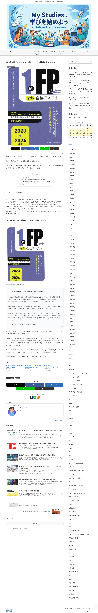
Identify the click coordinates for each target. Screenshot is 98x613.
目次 (32, 174)
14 (84, 133)
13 (80, 133)
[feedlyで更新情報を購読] (34, 397)
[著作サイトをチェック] (31, 397)
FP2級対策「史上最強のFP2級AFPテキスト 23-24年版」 (14, 366)
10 (70, 133)
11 (73, 133)
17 (70, 135)
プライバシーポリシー (88, 608)
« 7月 (70, 144)
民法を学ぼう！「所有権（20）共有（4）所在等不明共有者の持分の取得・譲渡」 (80, 105)
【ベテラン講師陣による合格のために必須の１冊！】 (36, 182)
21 (84, 135)
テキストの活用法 (24, 177)
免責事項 (79, 608)
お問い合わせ (73, 608)
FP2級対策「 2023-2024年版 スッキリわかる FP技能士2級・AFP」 (52, 366)
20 (80, 135)
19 (77, 135)
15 (87, 133)
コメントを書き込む (34, 523)
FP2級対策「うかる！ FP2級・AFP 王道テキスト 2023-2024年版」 (33, 366)
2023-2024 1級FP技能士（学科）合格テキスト (32, 179)
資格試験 (18, 378)
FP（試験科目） (11, 378)
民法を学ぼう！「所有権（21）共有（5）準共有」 (79, 98)
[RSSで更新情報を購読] (38, 397)
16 (91, 133)
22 (87, 135)
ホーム (66, 608)
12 (77, 133)
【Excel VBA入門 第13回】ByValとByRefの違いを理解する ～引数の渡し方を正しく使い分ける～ (80, 83)
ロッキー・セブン (22, 407)
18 (73, 135)
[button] (54, 148)
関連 (23, 184)
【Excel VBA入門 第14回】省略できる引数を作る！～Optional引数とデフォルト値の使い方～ (80, 74)
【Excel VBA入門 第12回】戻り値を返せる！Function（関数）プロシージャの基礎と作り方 (80, 91)
